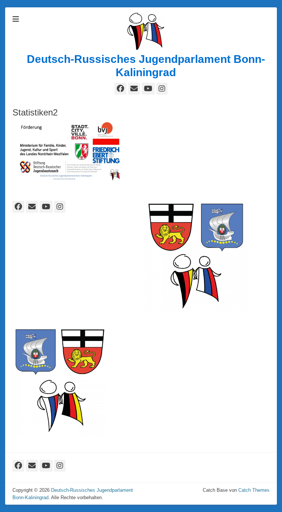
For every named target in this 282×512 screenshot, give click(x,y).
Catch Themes (254, 490)
